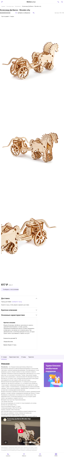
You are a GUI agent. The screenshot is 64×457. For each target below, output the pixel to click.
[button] (58, 2)
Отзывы (23, 357)
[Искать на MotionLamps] (62, 2)
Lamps (31, 2)
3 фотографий (7, 16)
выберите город (17, 301)
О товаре (4, 357)
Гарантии (31, 357)
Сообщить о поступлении (11, 289)
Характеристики (14, 357)
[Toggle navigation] (14, 2)
